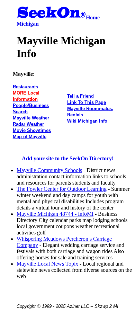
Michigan (28, 24)
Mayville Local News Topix (47, 264)
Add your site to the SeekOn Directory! (68, 158)
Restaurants (25, 86)
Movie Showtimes (32, 130)
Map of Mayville (29, 136)
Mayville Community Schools (49, 170)
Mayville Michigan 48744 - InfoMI (55, 214)
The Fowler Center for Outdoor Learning (62, 189)
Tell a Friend (80, 96)
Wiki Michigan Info (87, 121)
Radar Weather (28, 124)
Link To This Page (86, 102)
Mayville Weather (31, 118)
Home (93, 17)
